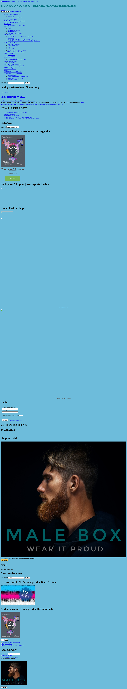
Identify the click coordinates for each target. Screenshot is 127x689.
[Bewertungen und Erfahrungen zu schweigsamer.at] (10, 642)
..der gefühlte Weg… (13, 96)
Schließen (3, 687)
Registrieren (19, 420)
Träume (58, 104)
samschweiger (16, 101)
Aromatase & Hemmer (14, 44)
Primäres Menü (5, 11)
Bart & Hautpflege (13, 45)
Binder (9, 28)
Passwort (4, 410)
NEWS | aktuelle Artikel (10, 61)
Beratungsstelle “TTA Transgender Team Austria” (21, 36)
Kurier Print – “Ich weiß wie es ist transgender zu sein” (19, 117)
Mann (29, 104)
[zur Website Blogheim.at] (6, 644)
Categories (3, 127)
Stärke (41, 104)
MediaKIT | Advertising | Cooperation (14, 21)
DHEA (10, 47)
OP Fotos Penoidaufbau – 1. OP (16, 25)
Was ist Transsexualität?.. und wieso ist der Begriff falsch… (24, 41)
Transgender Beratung (10, 67)
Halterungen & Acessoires (15, 33)
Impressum (11, 16)
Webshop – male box (10, 69)
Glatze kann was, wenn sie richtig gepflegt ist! (16, 112)
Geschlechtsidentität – (10, 114)
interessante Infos (12, 75)
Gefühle (18, 104)
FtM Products (8, 27)
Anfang (3, 104)
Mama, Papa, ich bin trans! (11, 115)
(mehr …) (83, 102)
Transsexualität (52, 104)
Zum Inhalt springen (15, 11)
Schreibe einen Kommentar (27, 101)
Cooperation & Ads (13, 22)
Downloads (11, 38)
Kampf (23, 104)
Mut (32, 104)
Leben (26, 104)
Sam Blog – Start (12, 79)
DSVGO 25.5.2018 (16, 17)
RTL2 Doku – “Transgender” (16, 65)
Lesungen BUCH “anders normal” (17, 59)
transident (45, 104)
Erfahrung (13, 104)
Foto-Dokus (7, 24)
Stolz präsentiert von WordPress (9, 657)
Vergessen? (12, 420)
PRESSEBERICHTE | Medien (12, 64)
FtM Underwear (12, 31)
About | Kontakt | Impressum (12, 14)
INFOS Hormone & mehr (11, 42)
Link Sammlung (8, 53)
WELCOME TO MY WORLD (13, 72)
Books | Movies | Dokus (10, 19)
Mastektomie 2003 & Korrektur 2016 (18, 76)
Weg (61, 104)
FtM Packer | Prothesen (14, 30)
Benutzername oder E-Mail (9, 407)
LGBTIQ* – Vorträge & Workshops (14, 52)
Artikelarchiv (11, 62)
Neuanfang (36, 104)
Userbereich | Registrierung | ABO (13, 73)
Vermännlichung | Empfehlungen (17, 50)
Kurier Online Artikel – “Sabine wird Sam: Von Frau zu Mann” (21, 118)
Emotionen (8, 104)
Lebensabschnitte (5, 92)
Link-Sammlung (12, 56)
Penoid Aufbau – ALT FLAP (16, 78)
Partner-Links (11, 55)
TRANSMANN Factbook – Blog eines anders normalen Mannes (38, 5)
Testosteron (11, 48)
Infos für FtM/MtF (9, 34)
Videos (6, 70)
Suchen (3, 10)
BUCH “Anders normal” (11, 58)
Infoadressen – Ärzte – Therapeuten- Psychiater (21, 39)
